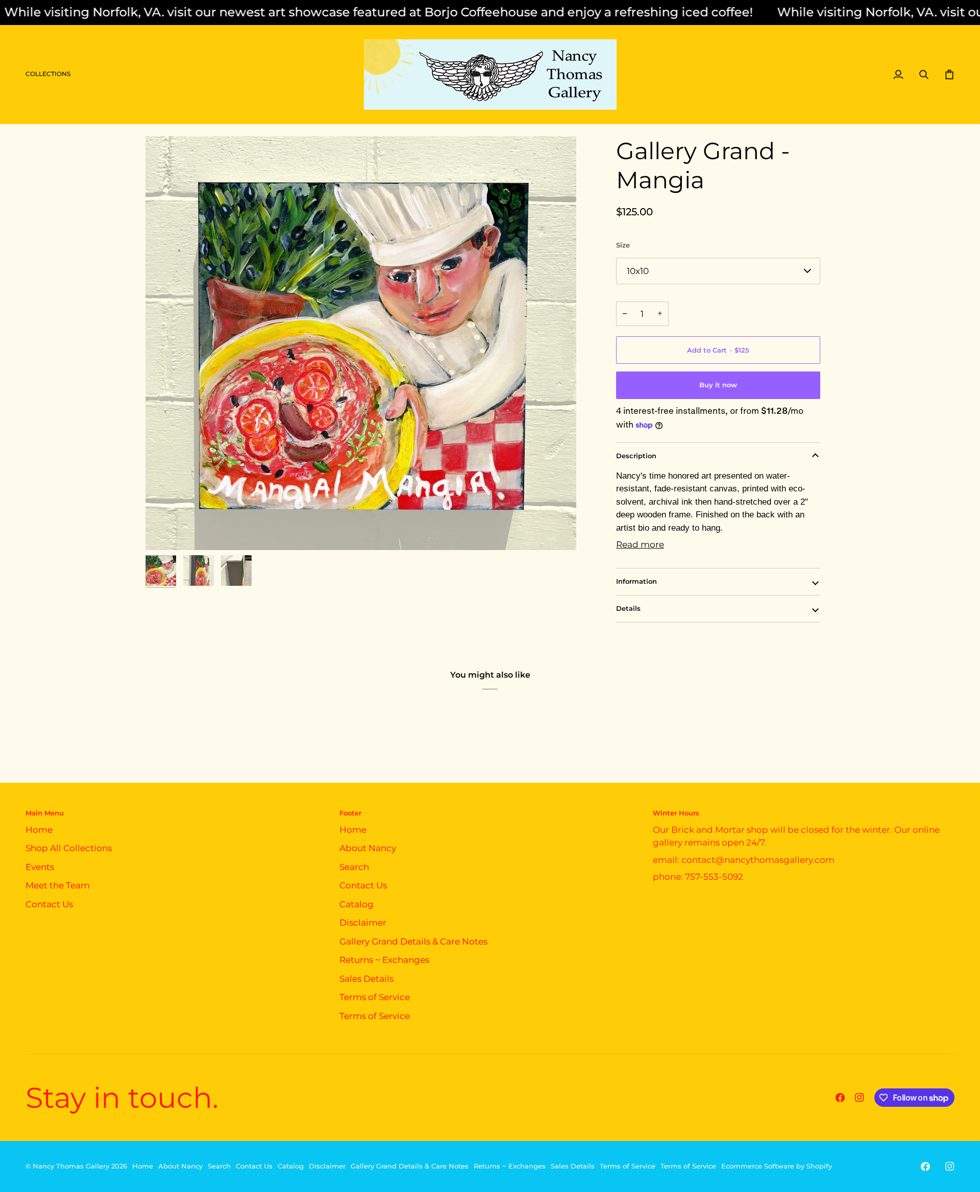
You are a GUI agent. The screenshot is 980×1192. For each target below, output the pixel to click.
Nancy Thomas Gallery (71, 1166)
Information (636, 581)
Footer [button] (350, 813)
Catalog (356, 904)
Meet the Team (58, 885)
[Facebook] (840, 1097)
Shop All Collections (69, 848)
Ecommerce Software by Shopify (776, 1166)
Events (40, 867)
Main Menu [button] (45, 813)
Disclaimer (362, 922)
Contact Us (49, 904)
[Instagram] (859, 1097)
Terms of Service (374, 997)
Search (354, 867)
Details (628, 608)
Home (39, 830)
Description (636, 456)
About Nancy (367, 848)
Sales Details (366, 979)
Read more (640, 544)
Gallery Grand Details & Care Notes (413, 941)
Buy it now (718, 385)
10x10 (638, 271)
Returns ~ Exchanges (384, 960)
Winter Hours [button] (676, 813)
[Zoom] (360, 343)
